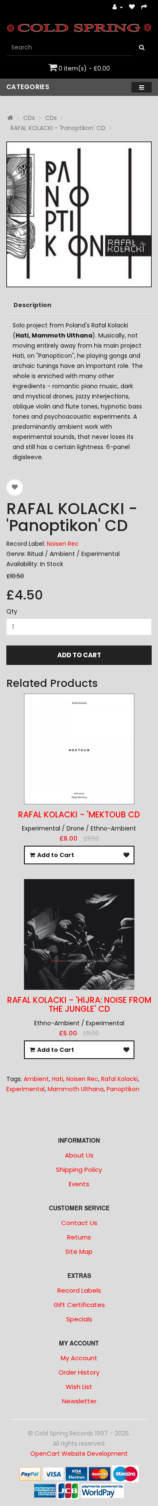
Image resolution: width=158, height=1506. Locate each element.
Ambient (36, 1079)
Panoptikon (123, 1089)
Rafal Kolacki (119, 1079)
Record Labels (79, 1290)
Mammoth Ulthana (76, 1089)
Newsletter (79, 1401)
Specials (79, 1319)
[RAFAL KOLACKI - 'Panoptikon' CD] (79, 214)
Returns (79, 1237)
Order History (79, 1372)
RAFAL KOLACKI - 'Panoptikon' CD (58, 128)
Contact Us (79, 1222)
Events (79, 1183)
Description (32, 305)
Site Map (79, 1251)
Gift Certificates (79, 1304)
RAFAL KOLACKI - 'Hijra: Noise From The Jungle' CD (79, 1004)
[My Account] (117, 7)
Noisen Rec (63, 543)
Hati (57, 1079)
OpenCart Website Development (79, 1453)
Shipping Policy (79, 1169)
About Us (79, 1155)
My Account (79, 1357)
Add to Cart (79, 655)
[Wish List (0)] (132, 7)
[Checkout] (144, 7)
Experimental (25, 1089)
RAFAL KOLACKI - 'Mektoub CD (79, 814)
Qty (11, 611)
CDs (29, 118)
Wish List (79, 1386)
